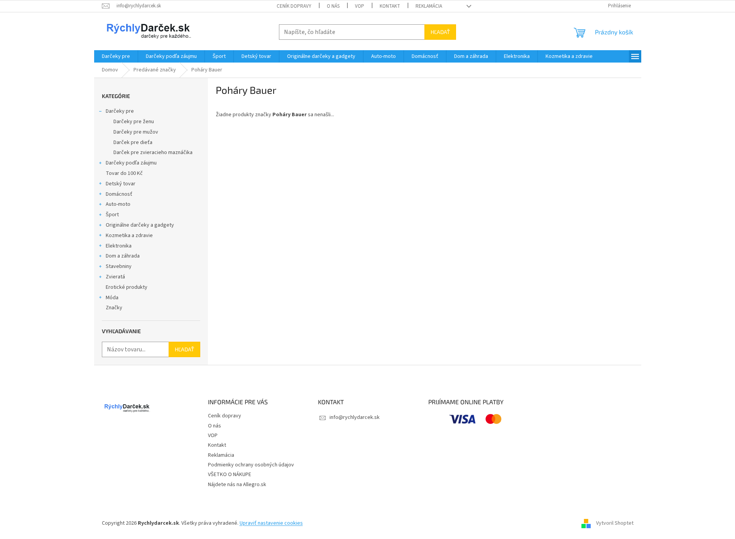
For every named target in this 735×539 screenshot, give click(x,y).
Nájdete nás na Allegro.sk (237, 484)
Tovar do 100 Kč (124, 173)
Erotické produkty (126, 287)
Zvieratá (115, 277)
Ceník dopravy (294, 6)
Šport (112, 215)
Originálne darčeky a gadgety (140, 225)
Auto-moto (118, 204)
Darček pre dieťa (132, 142)
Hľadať (440, 32)
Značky (114, 308)
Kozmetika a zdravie (129, 235)
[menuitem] (116, 56)
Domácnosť (119, 194)
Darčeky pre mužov (135, 132)
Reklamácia (429, 6)
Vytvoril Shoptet (615, 523)
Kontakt (390, 6)
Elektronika (119, 246)
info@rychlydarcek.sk (354, 417)
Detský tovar (120, 184)
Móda (112, 298)
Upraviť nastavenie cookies (271, 523)
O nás (333, 6)
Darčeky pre (120, 111)
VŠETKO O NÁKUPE (229, 474)
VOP (359, 6)
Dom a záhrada (123, 256)
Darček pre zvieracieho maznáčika (153, 152)
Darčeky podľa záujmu (131, 163)
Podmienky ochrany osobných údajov (251, 465)
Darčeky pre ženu (133, 121)
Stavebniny (119, 266)
